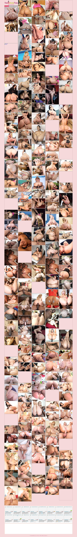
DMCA (43, 535)
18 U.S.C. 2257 (39, 535)
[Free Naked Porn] (11, 2)
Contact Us (45, 535)
